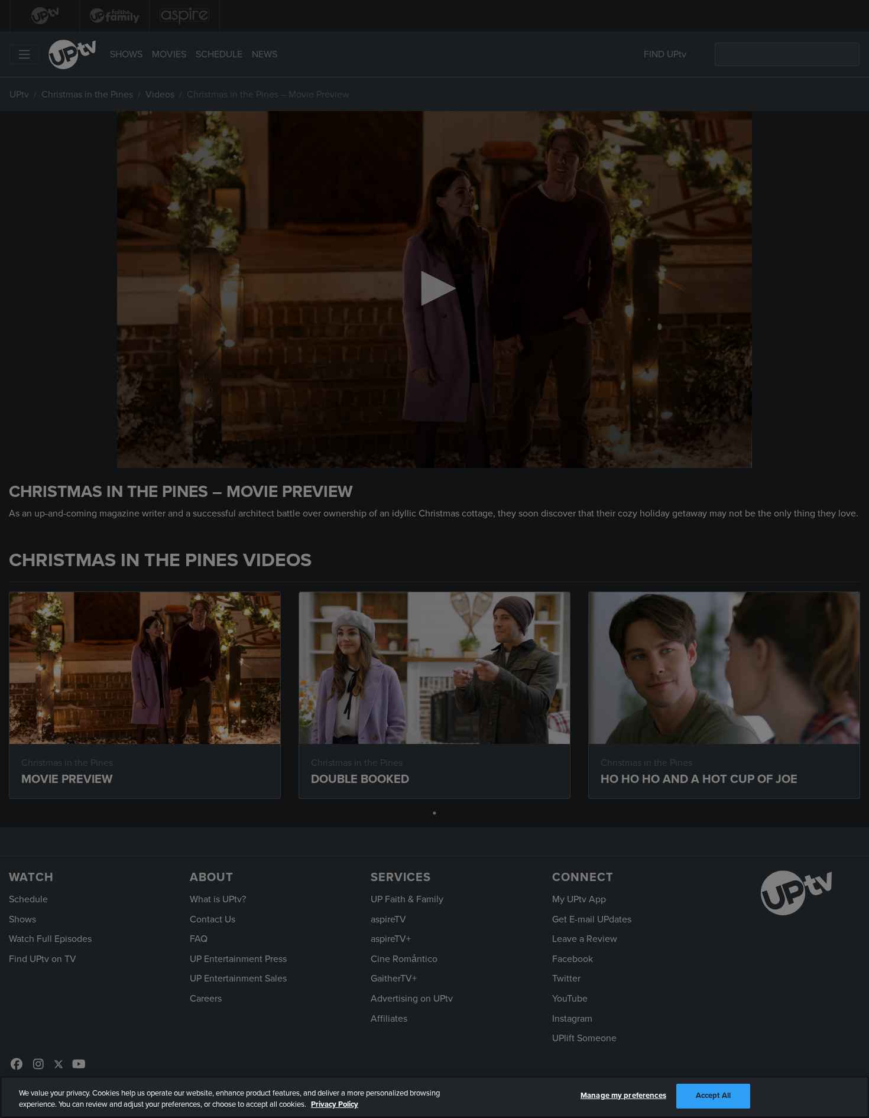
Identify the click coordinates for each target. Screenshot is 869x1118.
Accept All (713, 1095)
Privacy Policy (334, 1105)
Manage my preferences (623, 1095)
